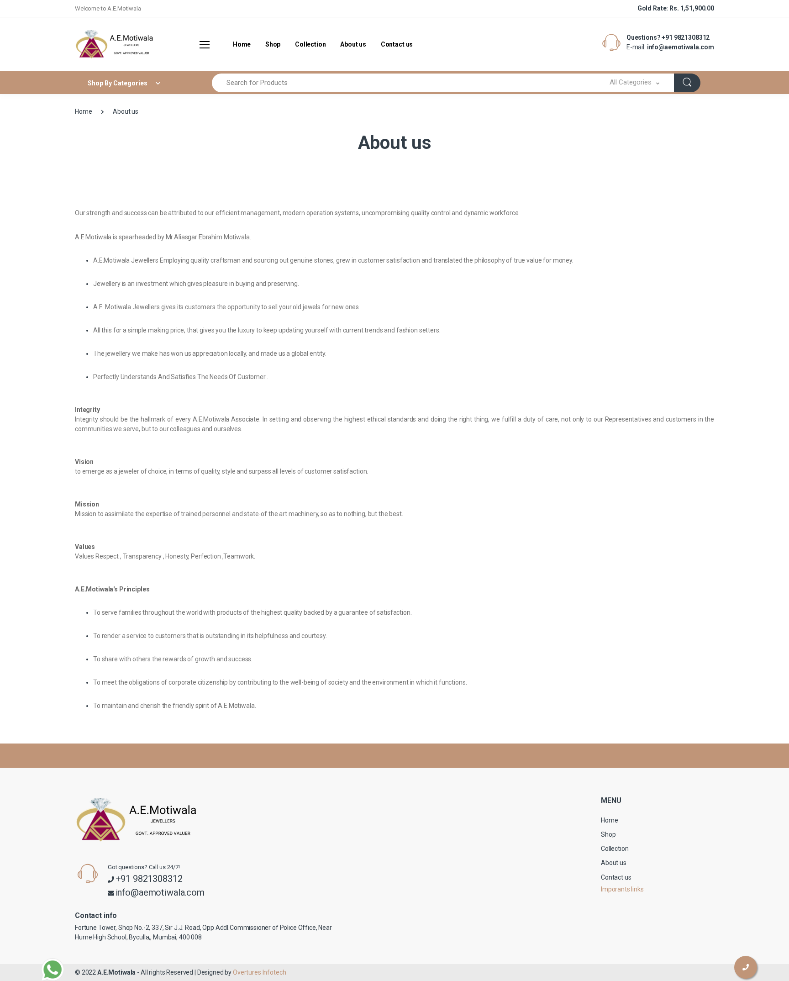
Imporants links (622, 889)
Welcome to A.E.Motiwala (108, 8)
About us (353, 44)
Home (242, 44)
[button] (634, 83)
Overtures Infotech (259, 972)
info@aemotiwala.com (680, 47)
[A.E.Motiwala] (109, 44)
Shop (272, 44)
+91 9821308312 (686, 37)
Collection (310, 44)
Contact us (397, 44)
